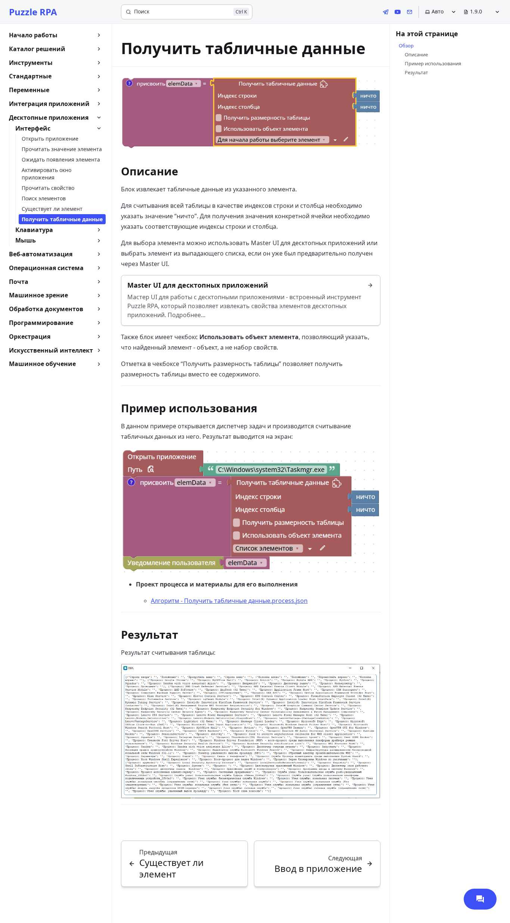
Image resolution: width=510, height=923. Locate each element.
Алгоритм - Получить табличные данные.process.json (229, 601)
